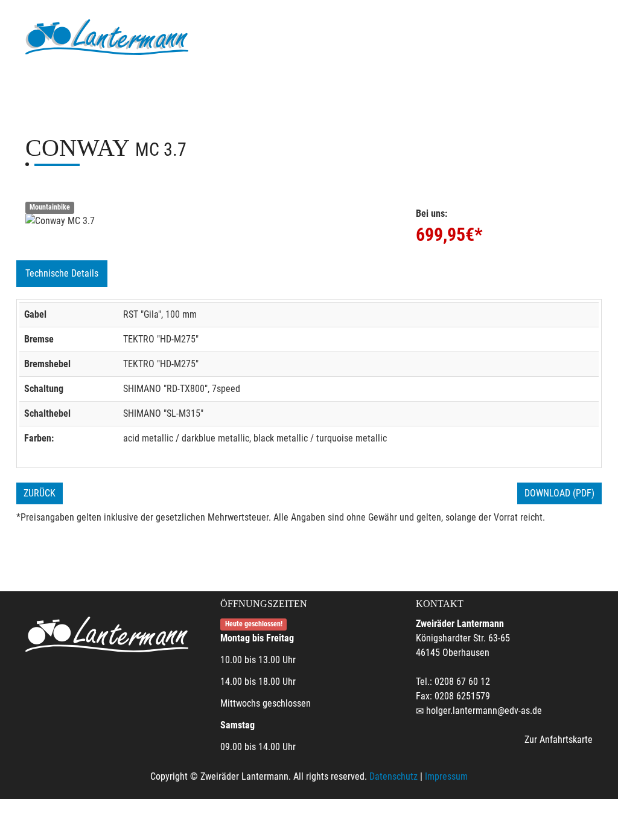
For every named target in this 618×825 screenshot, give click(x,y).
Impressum (446, 776)
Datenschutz (393, 776)
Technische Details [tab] (61, 273)
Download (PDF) (559, 493)
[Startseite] (106, 37)
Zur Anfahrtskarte (558, 739)
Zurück (40, 493)
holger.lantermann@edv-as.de (484, 710)
